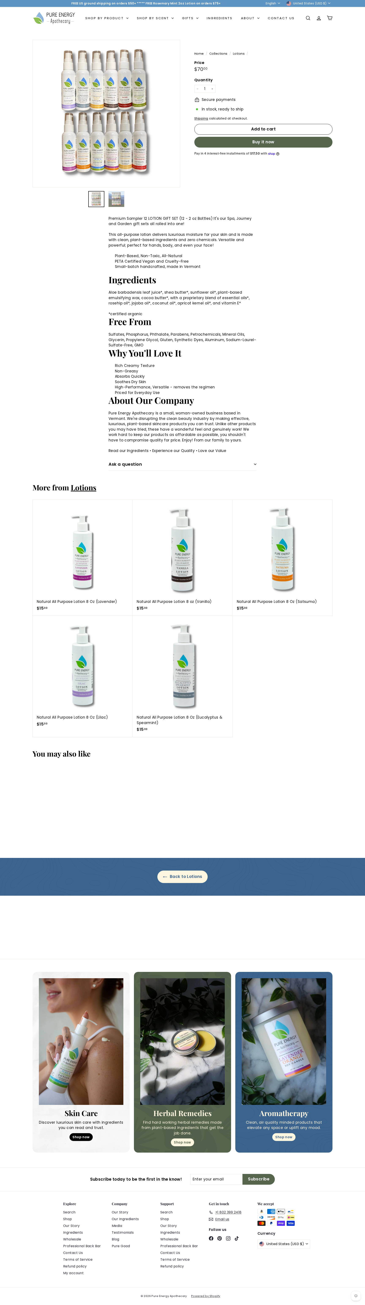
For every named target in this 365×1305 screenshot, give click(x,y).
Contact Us (281, 18)
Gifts (188, 18)
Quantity (203, 80)
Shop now (81, 1137)
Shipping (201, 118)
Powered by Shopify (205, 1296)
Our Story (71, 1225)
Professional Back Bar (82, 1246)
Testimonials (123, 1232)
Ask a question (125, 464)
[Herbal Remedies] (182, 1041)
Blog (115, 1239)
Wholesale (72, 1239)
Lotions (239, 54)
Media (117, 1225)
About (248, 18)
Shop (67, 1219)
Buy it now (263, 142)
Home (199, 54)
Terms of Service (78, 1259)
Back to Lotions (185, 876)
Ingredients (220, 18)
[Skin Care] (81, 1041)
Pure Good (121, 1246)
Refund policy (75, 1266)
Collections (218, 54)
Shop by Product (105, 18)
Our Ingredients (125, 1219)
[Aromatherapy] (284, 1041)
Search (69, 1212)
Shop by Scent (153, 18)
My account (73, 1273)
